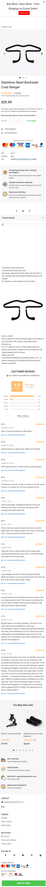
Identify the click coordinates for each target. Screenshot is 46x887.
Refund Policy (6, 825)
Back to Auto (7, 27)
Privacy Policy (6, 844)
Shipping (4, 818)
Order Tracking (6, 821)
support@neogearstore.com (13, 802)
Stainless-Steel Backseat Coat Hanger (24, 159)
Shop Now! (24, 13)
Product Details (8, 218)
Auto (12, 156)
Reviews (17, 93)
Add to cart (23, 883)
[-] (11, 121)
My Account (5, 836)
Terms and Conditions (8, 840)
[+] (22, 121)
